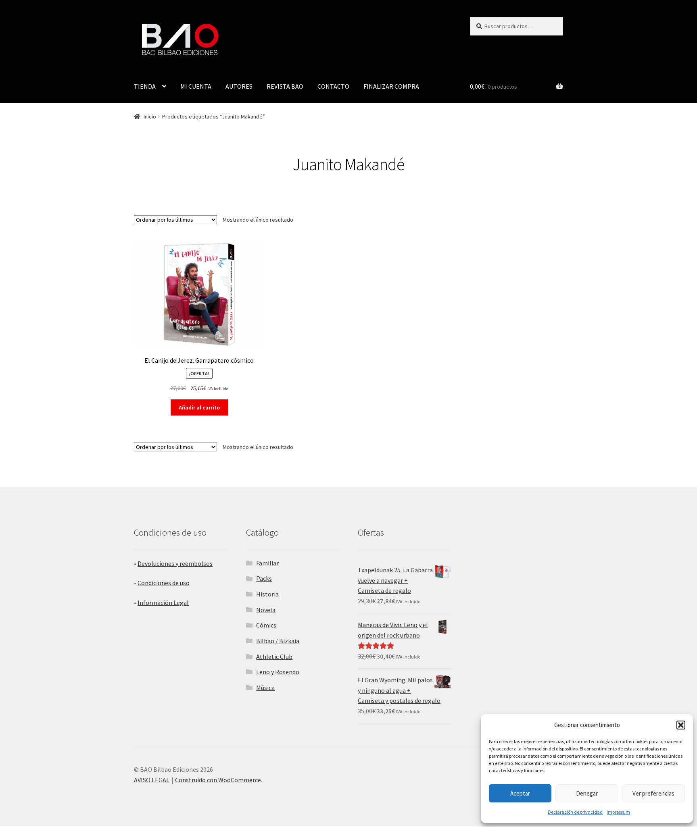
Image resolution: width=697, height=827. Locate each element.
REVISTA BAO (285, 86)
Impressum (618, 812)
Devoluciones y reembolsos (175, 563)
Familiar (267, 563)
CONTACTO (333, 86)
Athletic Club (274, 656)
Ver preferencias (653, 793)
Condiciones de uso (164, 583)
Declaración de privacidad (575, 812)
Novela (265, 610)
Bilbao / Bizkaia (277, 641)
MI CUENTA (195, 86)
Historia (267, 594)
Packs (264, 578)
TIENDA (145, 86)
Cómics (266, 625)
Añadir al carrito (199, 407)
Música (265, 688)
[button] (681, 725)
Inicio (150, 116)
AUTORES (239, 86)
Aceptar (520, 793)
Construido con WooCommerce (218, 780)
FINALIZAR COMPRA (391, 86)
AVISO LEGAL (151, 780)
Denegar (587, 793)
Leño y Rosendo (277, 672)
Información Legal (163, 602)
